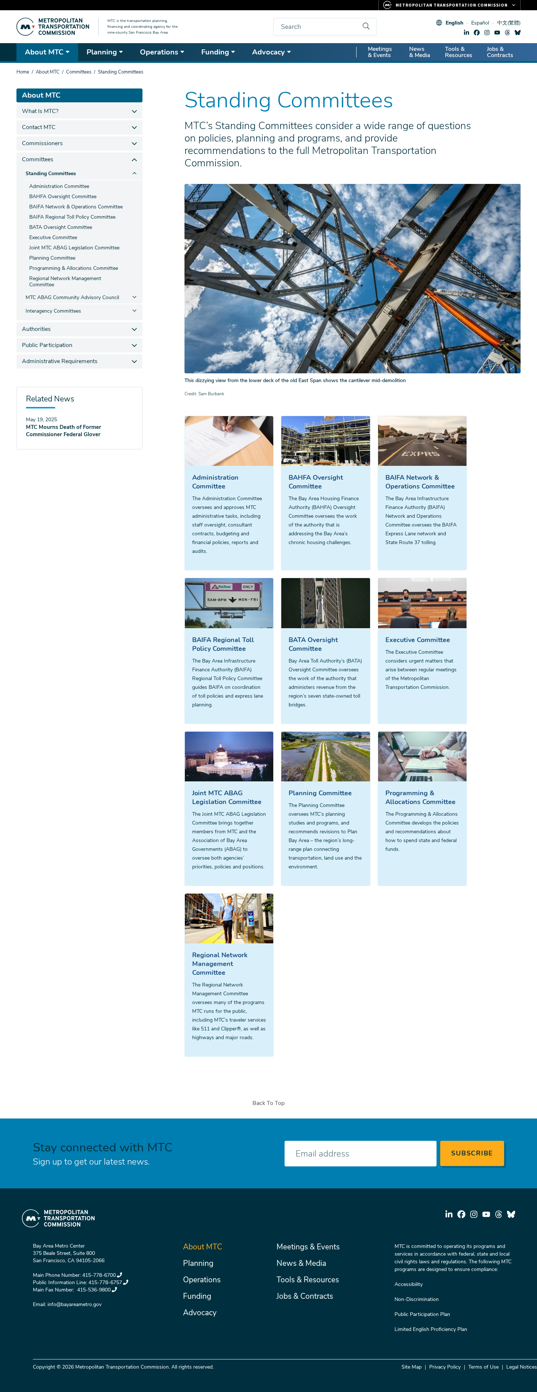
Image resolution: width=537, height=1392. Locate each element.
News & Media (419, 52)
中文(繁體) (509, 22)
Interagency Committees (53, 311)
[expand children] (134, 111)
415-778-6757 (105, 1282)
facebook (477, 32)
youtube (497, 32)
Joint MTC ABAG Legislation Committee (227, 797)
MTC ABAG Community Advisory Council (72, 297)
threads (507, 32)
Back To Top (268, 1103)
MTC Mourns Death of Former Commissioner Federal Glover (63, 430)
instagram (487, 32)
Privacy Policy (445, 1366)
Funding (215, 52)
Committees (78, 72)
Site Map (411, 1366)
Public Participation (47, 345)
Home (22, 72)
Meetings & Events (380, 52)
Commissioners (42, 143)
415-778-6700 (99, 1275)
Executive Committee (417, 639)
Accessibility (409, 1284)
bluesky (518, 32)
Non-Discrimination (417, 1299)
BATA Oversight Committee (313, 644)
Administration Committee (215, 482)
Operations (159, 52)
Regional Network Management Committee (220, 964)
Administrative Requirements (60, 361)
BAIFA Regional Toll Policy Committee (223, 644)
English (454, 22)
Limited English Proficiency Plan (431, 1329)
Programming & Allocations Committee (420, 797)
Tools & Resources (458, 52)
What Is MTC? (40, 111)
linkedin (466, 32)
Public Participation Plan (422, 1314)
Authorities (36, 329)
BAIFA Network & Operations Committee (420, 482)
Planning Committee (320, 793)
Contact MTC (39, 127)
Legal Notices (521, 1366)
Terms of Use (483, 1366)
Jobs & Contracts (500, 52)
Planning (102, 52)
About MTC (44, 52)
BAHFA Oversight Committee (316, 482)
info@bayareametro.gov (74, 1304)
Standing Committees (51, 173)
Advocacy (268, 52)
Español (480, 22)
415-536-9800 (93, 1289)
